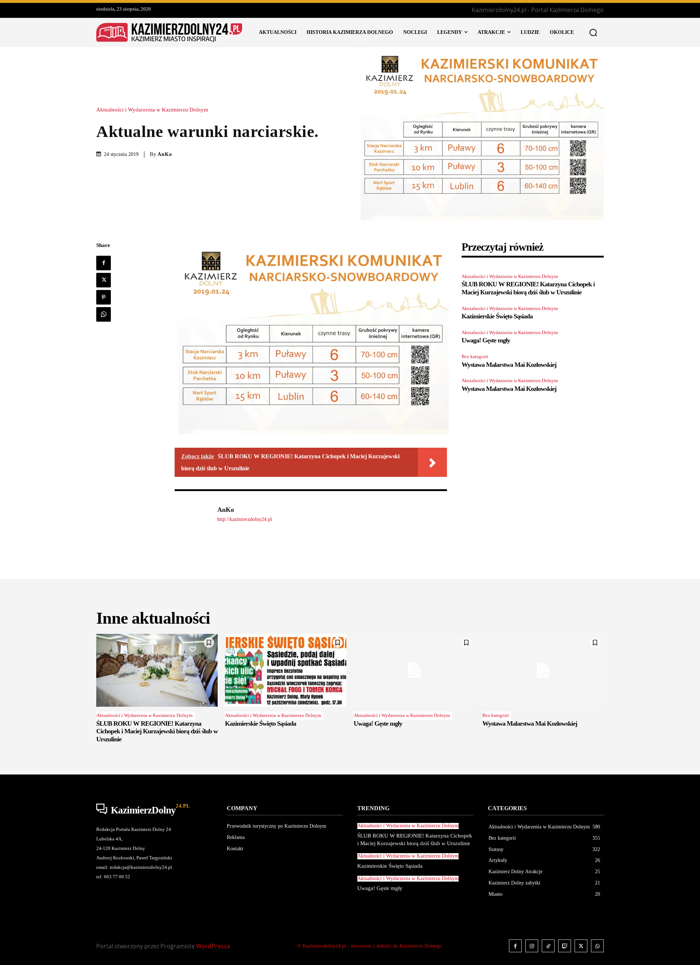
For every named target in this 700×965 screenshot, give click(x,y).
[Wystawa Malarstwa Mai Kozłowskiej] (543, 670)
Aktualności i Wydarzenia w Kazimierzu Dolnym (152, 110)
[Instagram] (531, 945)
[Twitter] (103, 280)
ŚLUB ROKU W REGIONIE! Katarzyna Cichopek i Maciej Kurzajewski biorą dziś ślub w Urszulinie (528, 288)
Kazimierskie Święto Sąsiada (497, 316)
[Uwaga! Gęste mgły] (414, 670)
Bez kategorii (475, 356)
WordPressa (213, 946)
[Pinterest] (103, 297)
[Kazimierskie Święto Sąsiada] (285, 670)
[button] (593, 32)
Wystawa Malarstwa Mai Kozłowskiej (509, 364)
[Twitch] (564, 945)
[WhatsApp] (103, 314)
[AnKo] (192, 514)
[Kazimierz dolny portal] (169, 32)
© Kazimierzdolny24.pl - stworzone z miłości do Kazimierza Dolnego (369, 946)
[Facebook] (103, 263)
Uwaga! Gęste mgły (486, 340)
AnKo (165, 154)
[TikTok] (548, 945)
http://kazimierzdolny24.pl (244, 519)
